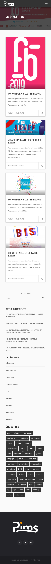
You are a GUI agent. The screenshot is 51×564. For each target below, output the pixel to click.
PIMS (20, 469)
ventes (9, 495)
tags (14, 490)
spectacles (22, 485)
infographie (11, 459)
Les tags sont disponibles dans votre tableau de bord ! (25, 349)
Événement (10, 377)
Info (7, 391)
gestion (38, 453)
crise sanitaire (12, 448)
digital (31, 448)
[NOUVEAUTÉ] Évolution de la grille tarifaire (24, 323)
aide (8, 433)
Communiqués (11, 370)
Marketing (9, 398)
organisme (11, 469)
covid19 (27, 443)
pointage (36, 469)
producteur (11, 474)
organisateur (23, 464)
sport (31, 485)
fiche (9, 453)
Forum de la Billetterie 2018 (24, 199)
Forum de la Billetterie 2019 (24, 93)
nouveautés (11, 464)
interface (22, 459)
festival (39, 448)
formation (17, 453)
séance (39, 485)
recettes (39, 474)
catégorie (24, 438)
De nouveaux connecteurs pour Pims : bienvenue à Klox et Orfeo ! (22, 340)
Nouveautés (10, 419)
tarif (21, 490)
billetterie (17, 433)
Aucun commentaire (16, 113)
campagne (28, 433)
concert (10, 443)
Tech (28, 490)
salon (41, 479)
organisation (36, 464)
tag (8, 490)
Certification (35, 438)
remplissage (11, 479)
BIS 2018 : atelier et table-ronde (23, 254)
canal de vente (12, 438)
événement (19, 495)
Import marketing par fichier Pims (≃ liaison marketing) (25, 315)
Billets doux (10, 363)
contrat (18, 443)
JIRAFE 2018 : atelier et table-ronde (25, 142)
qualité (30, 474)
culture (23, 448)
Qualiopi (22, 474)
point (27, 469)
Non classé (10, 412)
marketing (32, 459)
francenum (28, 453)
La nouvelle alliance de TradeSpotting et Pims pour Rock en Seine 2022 (24, 331)
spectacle (10, 485)
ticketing (36, 490)
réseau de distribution (27, 479)
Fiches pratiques (12, 384)
